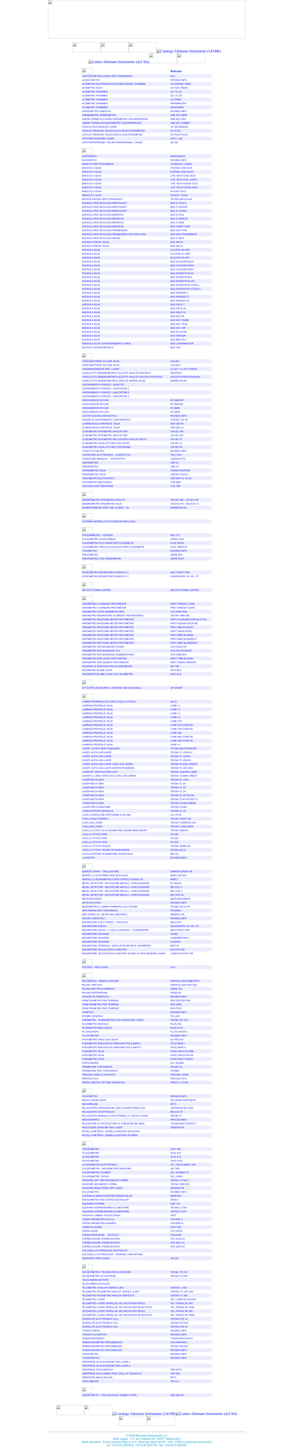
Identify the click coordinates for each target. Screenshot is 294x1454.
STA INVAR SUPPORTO (183, 1100)
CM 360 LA (176, 443)
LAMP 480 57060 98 (181, 736)
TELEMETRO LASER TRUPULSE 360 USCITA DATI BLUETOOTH (117, 1315)
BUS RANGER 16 (179, 300)
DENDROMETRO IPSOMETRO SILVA (102, 503)
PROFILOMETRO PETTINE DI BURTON (103, 1082)
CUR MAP (175, 482)
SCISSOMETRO (90, 1149)
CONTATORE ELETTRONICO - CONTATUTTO (106, 455)
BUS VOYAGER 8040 (182, 265)
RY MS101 (176, 883)
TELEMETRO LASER (93, 1299)
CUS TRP (175, 486)
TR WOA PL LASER (181, 164)
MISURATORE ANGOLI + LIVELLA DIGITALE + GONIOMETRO (115, 930)
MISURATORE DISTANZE (95, 934)
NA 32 (173, 701)
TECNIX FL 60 (178, 783)
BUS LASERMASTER (181, 343)
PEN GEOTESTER (180, 1000)
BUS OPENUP (178, 335)
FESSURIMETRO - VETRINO (97, 535)
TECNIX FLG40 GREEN (183, 803)
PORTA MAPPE (90, 1063)
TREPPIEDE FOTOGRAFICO (97, 1369)
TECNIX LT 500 (178, 1207)
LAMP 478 (176, 721)
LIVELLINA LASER (92, 822)
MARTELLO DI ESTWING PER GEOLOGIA (105, 875)
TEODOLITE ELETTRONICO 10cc (100, 1319)
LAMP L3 (175, 713)
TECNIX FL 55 (178, 787)
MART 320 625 (178, 875)
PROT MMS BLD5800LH (183, 639)
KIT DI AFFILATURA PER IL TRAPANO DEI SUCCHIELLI (112, 688)
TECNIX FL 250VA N (181, 752)
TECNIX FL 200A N (180, 760)
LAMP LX (175, 744)
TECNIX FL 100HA (180, 756)
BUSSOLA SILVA (91, 250)
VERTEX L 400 (178, 1287)
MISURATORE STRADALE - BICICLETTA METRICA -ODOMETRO (116, 945)
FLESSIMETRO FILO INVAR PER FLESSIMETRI (108, 543)
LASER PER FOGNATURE (96, 807)
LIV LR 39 (175, 815)
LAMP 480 (176, 733)
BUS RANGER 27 (179, 296)
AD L (173, 76)
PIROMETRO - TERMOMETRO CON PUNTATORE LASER (112, 1020)
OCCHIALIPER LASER (95, 967)
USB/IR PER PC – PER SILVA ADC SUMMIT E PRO (109, 1395)
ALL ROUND (177, 1063)
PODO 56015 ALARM (181, 1051)
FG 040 (174, 834)
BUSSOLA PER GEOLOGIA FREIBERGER (104, 230)
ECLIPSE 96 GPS (180, 257)
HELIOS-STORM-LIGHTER (96, 590)
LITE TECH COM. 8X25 (182, 175)
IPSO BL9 (175, 670)
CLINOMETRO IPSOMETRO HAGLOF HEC (105, 431)
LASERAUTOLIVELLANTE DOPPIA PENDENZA (108, 768)
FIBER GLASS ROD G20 (183, 985)
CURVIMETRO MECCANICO (97, 482)
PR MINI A (175, 910)
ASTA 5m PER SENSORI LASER (99, 127)
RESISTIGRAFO (90, 1119)
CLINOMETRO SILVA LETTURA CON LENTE (105, 443)
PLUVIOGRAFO (90, 1031)
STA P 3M (175, 1227)
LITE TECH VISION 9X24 (184, 187)
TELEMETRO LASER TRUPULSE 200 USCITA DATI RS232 (113, 1303)
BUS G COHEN (178, 211)
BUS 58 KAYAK (178, 332)
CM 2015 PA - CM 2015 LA (184, 503)
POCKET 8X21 (178, 191)
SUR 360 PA (177, 423)
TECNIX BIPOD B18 (181, 199)
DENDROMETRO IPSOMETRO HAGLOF (103, 500)
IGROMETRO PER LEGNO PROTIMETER (104, 658)
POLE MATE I (177, 1043)
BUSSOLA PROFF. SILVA (95, 242)
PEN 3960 (175, 1004)
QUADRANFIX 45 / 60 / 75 (184, 576)
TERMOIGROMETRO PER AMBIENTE (102, 1342)
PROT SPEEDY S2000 (182, 607)
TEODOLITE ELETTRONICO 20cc (100, 1323)
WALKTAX (175, 922)
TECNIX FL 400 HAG (181, 768)
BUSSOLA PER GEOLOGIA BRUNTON (103, 214)
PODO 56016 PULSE (181, 1055)
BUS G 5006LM (178, 218)
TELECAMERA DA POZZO (96, 1284)
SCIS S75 (175, 1153)
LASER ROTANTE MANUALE (97, 811)
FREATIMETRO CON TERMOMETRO (101, 558)
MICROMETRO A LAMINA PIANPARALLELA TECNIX (110, 906)
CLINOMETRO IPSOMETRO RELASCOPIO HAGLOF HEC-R (114, 439)
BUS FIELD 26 (178, 308)
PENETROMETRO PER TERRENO (100, 1000)
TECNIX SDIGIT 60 (180, 818)
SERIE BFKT (177, 558)
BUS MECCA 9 (178, 339)
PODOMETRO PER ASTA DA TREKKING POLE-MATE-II (111, 1047)
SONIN (174, 934)
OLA (172, 967)
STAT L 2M (176, 138)
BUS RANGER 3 (179, 293)
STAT (173, 1215)
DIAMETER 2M (178, 507)
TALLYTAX (176, 455)
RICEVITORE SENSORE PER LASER (102, 1127)
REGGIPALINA (90, 1104)
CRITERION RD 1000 (181, 1108)
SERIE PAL (176, 989)
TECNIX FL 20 (178, 811)
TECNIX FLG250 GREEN (183, 764)
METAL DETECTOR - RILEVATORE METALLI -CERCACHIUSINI (115, 883)
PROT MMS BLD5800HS (183, 643)
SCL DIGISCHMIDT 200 (183, 1164)
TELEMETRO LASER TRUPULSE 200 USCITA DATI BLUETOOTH (117, 1307)
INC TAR (174, 666)
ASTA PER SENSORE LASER (98, 138)
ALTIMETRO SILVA (92, 88)
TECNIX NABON (179, 830)
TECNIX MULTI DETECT (183, 1123)
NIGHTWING (177, 107)
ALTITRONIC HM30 (180, 84)
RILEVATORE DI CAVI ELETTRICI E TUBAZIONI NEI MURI (113, 1123)
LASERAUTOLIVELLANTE (97, 752)
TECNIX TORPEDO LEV (183, 822)
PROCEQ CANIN (179, 1074)
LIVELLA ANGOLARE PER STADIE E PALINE (106, 815)
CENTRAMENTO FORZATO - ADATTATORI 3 (105, 396)
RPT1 (173, 1104)
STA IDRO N (176, 1223)
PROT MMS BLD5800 (182, 635)
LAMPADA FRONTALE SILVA (97, 705)
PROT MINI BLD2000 (181, 627)
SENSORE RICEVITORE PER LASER (102, 1188)
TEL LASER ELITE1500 (183, 1299)
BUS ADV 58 (177, 316)
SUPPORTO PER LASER (95, 1258)
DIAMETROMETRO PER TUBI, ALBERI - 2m (105, 507)
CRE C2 (174, 466)
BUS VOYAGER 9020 (182, 269)
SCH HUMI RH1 (178, 1342)
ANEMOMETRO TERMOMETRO (99, 115)
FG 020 (174, 838)
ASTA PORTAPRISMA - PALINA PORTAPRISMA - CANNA (112, 142)
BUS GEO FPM (178, 230)
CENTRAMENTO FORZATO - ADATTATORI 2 (105, 392)
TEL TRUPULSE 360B (182, 1315)
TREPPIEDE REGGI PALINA (97, 1377)
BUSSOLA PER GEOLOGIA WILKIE (101, 238)
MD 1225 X (176, 891)
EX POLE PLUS (179, 134)
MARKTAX (175, 1196)
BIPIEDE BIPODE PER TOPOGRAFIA (102, 199)
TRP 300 (175, 1373)
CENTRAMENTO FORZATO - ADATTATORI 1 (105, 388)
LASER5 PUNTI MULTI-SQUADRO (101, 748)
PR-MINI (174, 1070)
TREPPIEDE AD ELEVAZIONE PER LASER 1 (106, 1362)
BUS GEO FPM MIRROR (183, 234)
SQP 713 (175, 1203)
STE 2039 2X (177, 1239)
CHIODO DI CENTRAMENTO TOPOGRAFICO (106, 419)
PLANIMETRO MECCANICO (97, 1028)
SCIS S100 (176, 1160)
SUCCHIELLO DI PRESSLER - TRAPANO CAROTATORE (112, 1254)
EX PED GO (177, 1039)
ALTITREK (175, 99)
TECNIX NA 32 (178, 850)
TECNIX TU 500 (178, 1276)
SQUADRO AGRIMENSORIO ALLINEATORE (105, 1207)
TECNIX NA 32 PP (180, 906)
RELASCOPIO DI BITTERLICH (98, 1112)
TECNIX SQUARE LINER (183, 772)
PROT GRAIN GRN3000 (183, 662)
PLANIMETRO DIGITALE (95, 1024)
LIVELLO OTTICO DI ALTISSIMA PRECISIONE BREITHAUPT (114, 830)
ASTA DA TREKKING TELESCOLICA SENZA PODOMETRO (113, 130)
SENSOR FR (177, 1127)
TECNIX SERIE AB (180, 846)
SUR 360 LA (177, 427)
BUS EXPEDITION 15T (182, 281)
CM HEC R (176, 1115)
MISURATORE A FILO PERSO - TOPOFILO (105, 922)
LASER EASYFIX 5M (181, 953)
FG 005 (174, 842)
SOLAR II (175, 365)
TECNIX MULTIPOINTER (183, 748)
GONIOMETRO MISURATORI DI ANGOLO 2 (105, 576)
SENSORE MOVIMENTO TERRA (99, 1184)
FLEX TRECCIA (178, 547)
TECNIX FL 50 (178, 791)
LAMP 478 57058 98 (181, 725)
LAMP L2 (175, 709)
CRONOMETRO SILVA (94, 470)
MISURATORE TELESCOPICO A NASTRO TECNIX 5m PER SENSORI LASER (123, 953)
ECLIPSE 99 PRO (180, 250)
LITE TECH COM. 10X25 (183, 179)
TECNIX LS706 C (179, 1180)
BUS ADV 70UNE (179, 320)
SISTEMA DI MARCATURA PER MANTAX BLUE (107, 1196)
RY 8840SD (176, 404)
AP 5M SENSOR (179, 127)
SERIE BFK (176, 554)
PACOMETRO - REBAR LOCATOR (100, 981)
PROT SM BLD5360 (181, 631)
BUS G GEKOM (178, 207)
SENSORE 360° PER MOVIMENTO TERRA (105, 1180)
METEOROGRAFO (92, 899)
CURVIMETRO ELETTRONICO (98, 478)
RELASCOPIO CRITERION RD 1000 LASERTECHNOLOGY (114, 1108)
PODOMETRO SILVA (93, 1051)
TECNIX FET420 (179, 1323)
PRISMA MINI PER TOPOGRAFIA (100, 1070)
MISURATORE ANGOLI (94, 926)
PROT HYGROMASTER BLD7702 (188, 619)
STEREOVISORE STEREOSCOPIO (101, 1239)
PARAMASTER (178, 103)
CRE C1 (174, 462)
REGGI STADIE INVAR (94, 1100)
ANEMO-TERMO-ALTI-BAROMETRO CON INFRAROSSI (111, 123)
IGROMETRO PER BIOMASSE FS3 (101, 650)
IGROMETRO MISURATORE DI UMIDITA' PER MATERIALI (113, 615)
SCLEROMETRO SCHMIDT (96, 1172)
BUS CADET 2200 (180, 226)
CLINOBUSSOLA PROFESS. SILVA (101, 423)
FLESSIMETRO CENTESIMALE (99, 539)
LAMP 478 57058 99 (181, 729)
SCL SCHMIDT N (179, 1172)
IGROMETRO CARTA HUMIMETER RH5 (103, 611)
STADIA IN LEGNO (92, 1227)
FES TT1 (175, 535)
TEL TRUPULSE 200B (182, 1307)
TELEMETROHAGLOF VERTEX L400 (103, 1287)
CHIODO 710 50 (179, 419)
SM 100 (174, 1258)
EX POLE (175, 130)
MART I (174, 879)
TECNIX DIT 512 (179, 1020)
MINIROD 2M (177, 914)
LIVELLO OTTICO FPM (94, 834)
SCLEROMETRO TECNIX (95, 1176)
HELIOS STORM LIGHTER (184, 590)
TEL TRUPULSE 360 (181, 1311)
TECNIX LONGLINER (181, 826)
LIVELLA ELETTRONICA (95, 818)
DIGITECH (175, 373)
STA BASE (176, 1235)
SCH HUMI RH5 (178, 611)
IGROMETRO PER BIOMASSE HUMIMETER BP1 (108, 654)
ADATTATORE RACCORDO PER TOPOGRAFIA (107, 76)
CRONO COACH (179, 474)
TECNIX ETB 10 (179, 1319)
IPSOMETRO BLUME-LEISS (97, 670)
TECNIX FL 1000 (179, 779)
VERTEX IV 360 (179, 1295)
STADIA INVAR (90, 1231)
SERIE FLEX (177, 539)
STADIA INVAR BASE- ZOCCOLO (100, 1235)
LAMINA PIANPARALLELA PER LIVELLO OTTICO (109, 701)
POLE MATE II (178, 1047)
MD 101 (174, 854)
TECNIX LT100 (178, 1211)
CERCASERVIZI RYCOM (95, 400)
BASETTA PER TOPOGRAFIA (98, 164)
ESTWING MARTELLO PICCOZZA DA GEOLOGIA (108, 521)
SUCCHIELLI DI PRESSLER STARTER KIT (105, 1250)
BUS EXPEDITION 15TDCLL (185, 289)
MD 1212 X (176, 887)
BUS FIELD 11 (178, 312)
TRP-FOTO (176, 1369)
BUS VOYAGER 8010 (182, 261)
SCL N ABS (176, 1176)
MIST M (174, 945)
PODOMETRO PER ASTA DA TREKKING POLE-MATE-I (111, 1043)
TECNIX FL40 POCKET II (184, 799)
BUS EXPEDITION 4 (181, 277)
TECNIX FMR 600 (179, 1184)
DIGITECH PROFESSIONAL (185, 377)
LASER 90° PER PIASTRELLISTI (100, 772)
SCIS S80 (175, 1149)
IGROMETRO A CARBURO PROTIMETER (104, 604)
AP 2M (174, 142)
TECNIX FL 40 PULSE (182, 795)
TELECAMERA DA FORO (95, 1280)
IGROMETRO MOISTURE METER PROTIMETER (108, 619)
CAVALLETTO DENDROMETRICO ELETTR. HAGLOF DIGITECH (116, 373)
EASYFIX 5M (177, 949)
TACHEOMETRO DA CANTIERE (99, 1276)
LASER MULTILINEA (93, 779)
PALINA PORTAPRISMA (94, 992)
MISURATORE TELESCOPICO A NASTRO (104, 949)
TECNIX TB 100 (178, 1272)
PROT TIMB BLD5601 (182, 658)
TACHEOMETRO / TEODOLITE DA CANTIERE (106, 1272)
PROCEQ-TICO (90, 1078)
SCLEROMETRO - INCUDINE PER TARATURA (106, 1168)
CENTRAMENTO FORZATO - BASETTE (103, 384)
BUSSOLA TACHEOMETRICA (97, 347)
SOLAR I (175, 361)
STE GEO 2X (177, 1242)
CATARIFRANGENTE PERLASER (100, 369)
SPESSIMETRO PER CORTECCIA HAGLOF (105, 1200)
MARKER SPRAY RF (181, 871)
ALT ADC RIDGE (179, 88)
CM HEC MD (177, 500)
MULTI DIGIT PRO (180, 572)
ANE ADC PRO (178, 119)
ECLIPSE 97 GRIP (180, 254)
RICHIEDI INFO (178, 80)
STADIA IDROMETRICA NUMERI (99, 1223)
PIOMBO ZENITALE (92, 1016)
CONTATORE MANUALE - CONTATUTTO (103, 459)
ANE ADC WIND (178, 115)
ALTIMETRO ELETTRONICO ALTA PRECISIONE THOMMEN (114, 84)
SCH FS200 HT (178, 647)
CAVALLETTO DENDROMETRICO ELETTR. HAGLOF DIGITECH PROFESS (122, 377)
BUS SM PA (176, 242)
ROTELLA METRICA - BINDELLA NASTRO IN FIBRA (110, 1135)
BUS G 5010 (177, 214)
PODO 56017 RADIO (181, 1059)
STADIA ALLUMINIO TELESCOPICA (101, 1215)
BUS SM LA (176, 246)
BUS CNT (175, 347)
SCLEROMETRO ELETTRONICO (99, 1164)
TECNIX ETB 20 (179, 1326)
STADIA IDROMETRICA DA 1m (98, 1219)
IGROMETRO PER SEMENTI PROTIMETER (105, 662)
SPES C (174, 1200)
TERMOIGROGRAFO (93, 1338)
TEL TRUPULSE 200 (181, 1303)
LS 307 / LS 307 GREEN (183, 369)
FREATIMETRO (90, 554)
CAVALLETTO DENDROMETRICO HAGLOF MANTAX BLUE (113, 380)
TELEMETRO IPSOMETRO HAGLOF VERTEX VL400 (110, 1291)
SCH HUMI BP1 (178, 654)
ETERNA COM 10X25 (181, 172)
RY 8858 (175, 412)
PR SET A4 (176, 1067)
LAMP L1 (175, 705)
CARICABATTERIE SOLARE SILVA (100, 361)
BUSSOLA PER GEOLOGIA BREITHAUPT (104, 203)
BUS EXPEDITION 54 (182, 273)
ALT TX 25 (176, 95)
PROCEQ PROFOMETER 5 (185, 981)
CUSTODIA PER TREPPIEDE (97, 486)
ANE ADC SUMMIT (180, 123)
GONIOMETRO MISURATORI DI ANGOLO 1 (105, 572)
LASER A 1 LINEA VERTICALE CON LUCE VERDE (109, 776)
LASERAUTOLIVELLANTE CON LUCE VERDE (107, 764)
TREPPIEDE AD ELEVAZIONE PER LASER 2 (106, 1365)
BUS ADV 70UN (178, 324)
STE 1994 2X (177, 1246)
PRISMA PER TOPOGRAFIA (97, 1067)
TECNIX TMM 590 (179, 615)
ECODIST (175, 941)
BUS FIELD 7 (177, 304)
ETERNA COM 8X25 (181, 168)
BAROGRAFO (89, 156)
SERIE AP (175, 992)
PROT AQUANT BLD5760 (184, 623)
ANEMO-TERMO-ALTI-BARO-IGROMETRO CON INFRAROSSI (115, 119)
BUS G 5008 (177, 222)
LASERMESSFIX (179, 938)
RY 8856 (175, 408)
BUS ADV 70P (178, 328)
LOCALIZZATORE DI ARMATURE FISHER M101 (107, 854)
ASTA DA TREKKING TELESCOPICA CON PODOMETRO (112, 134)
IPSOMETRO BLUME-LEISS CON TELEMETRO (107, 674)
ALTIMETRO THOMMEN (94, 91)
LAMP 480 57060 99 (181, 740)
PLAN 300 (175, 1024)
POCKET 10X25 (179, 195)
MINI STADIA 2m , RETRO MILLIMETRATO (104, 914)
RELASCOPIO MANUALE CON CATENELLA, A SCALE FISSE (115, 1115)
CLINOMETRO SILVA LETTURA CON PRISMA (106, 447)
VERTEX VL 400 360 (181, 1291)
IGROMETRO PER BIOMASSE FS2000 (103, 647)
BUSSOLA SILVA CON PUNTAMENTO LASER (106, 343)
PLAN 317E (176, 1028)
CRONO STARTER (180, 470)
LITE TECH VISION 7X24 (184, 183)
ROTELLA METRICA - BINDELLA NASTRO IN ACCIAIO (111, 1131)
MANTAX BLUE (178, 380)
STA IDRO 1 (176, 1219)
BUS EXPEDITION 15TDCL (185, 285)
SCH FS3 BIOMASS (181, 650)
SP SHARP (176, 688)
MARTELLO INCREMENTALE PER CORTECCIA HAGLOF (112, 879)
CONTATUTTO (178, 459)
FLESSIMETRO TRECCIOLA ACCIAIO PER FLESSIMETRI (113, 547)
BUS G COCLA (178, 203)
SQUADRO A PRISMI (93, 1203)
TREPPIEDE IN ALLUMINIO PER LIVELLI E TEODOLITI (112, 1373)
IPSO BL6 (175, 674)
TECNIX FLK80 (178, 807)
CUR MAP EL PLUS (181, 478)
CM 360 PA (176, 447)
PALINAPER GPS (92, 985)
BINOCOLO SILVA (92, 168)
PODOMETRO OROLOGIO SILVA (100, 1039)
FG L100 (175, 1016)
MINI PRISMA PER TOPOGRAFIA (100, 910)
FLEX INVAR (177, 543)
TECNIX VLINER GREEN (183, 776)
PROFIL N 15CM (179, 1082)
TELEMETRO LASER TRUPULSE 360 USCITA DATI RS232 (113, 1311)
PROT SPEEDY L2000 (182, 604)
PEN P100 (176, 1008)
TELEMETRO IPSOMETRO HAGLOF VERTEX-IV (108, 1295)
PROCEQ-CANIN (98, 1074)
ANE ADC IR (177, 1395)
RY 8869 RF (177, 400)
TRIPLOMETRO (90, 1381)
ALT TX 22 (176, 91)
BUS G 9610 (177, 238)
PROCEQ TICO (178, 1078)
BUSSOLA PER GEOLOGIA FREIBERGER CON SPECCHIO (114, 234)
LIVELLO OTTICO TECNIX (96, 846)
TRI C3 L (175, 1381)
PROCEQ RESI (178, 1119)
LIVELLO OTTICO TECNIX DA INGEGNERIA (106, 850)
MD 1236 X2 (177, 895)
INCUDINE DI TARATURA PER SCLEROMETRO (107, 666)
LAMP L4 (175, 717)
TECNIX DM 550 (179, 1346)
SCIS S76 (175, 1157)
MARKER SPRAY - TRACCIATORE (100, 871)
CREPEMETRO (90, 462)
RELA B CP (176, 1112)
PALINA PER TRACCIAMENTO (98, 989)
